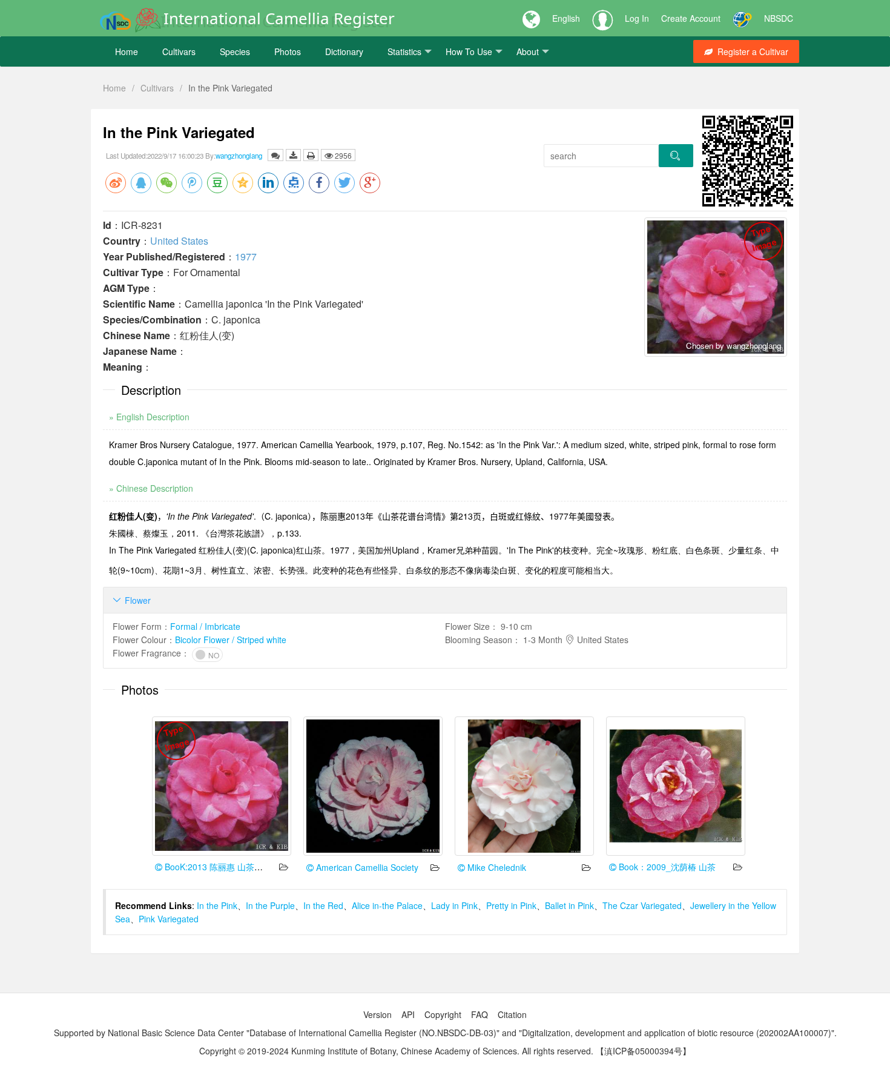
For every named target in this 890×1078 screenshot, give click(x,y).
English (566, 18)
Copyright (442, 1014)
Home (126, 51)
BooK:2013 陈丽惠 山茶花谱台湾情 (229, 867)
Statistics (404, 51)
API (408, 1014)
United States (179, 241)
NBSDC (778, 18)
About (527, 51)
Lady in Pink (454, 905)
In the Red (323, 905)
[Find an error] (275, 155)
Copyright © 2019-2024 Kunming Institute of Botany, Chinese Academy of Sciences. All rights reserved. (396, 1051)
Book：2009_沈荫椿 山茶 (666, 867)
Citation (512, 1014)
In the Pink (217, 905)
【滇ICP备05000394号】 (643, 1051)
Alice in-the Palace (387, 905)
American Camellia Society (366, 867)
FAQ (479, 1014)
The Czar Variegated (642, 905)
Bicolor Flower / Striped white (230, 639)
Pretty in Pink (511, 905)
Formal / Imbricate (205, 626)
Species (235, 51)
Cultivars (179, 51)
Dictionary (344, 51)
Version (377, 1014)
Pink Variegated (169, 919)
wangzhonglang (239, 155)
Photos (287, 51)
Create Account (690, 18)
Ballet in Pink (569, 905)
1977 (246, 256)
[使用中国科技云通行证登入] (742, 18)
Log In (637, 18)
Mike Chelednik (495, 867)
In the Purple (270, 905)
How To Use (469, 51)
